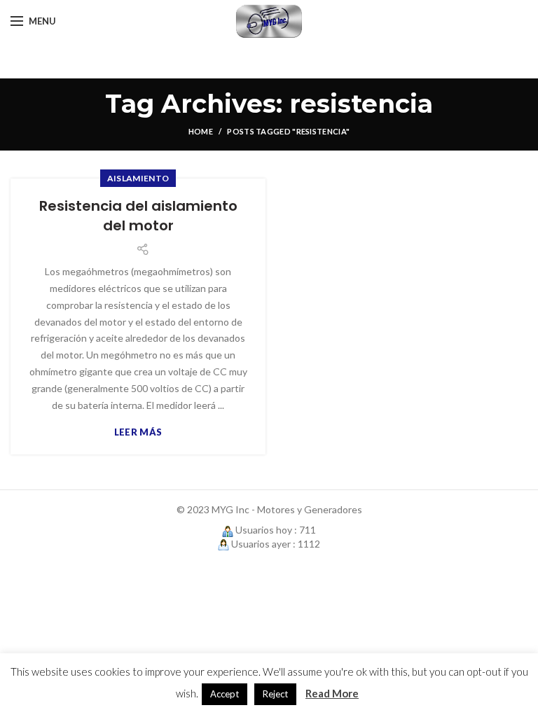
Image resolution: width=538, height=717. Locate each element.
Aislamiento (138, 178)
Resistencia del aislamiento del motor (138, 215)
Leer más (138, 432)
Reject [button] (275, 693)
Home (200, 131)
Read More (332, 693)
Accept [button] (224, 693)
